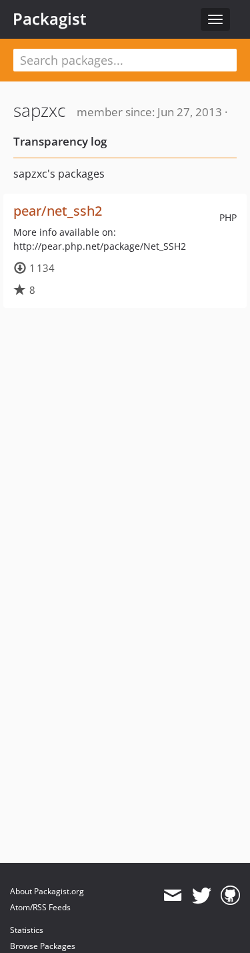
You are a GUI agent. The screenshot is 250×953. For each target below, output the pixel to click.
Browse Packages (42, 946)
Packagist (50, 18)
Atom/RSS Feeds (40, 907)
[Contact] (172, 896)
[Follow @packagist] (201, 896)
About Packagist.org (47, 891)
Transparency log (60, 141)
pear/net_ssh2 (57, 211)
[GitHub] (230, 896)
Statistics (26, 930)
